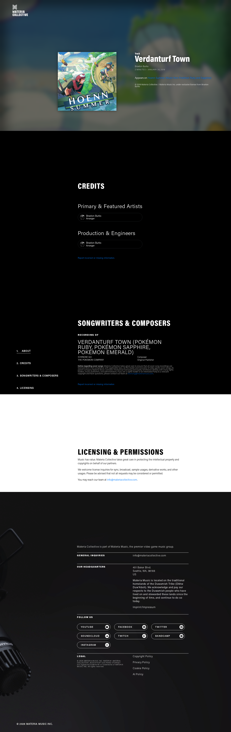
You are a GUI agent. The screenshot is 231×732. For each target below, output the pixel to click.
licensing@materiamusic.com (140, 374)
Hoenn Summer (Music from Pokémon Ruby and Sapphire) (179, 78)
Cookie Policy (141, 668)
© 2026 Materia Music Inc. (35, 724)
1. (24, 351)
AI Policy (138, 674)
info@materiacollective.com (122, 480)
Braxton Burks (141, 67)
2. (24, 363)
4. (25, 388)
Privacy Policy (141, 662)
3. (37, 376)
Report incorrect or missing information (96, 384)
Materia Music (119, 547)
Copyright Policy (143, 656)
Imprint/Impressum (144, 607)
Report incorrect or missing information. (96, 258)
